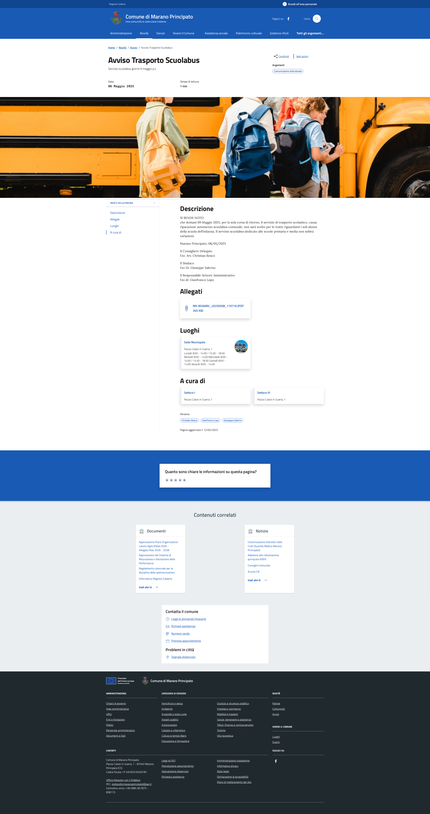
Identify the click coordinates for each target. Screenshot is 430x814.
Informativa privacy (228, 766)
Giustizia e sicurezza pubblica (233, 703)
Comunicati (278, 709)
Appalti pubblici (170, 720)
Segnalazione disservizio (175, 771)
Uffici (109, 714)
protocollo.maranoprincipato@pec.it (132, 784)
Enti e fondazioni (115, 720)
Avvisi (275, 714)
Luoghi (276, 737)
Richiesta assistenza (173, 777)
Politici (109, 725)
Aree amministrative (117, 709)
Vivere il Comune (183, 33)
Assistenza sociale (216, 33)
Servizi (160, 33)
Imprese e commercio (229, 709)
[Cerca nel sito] (317, 19)
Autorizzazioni (169, 725)
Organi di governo (116, 703)
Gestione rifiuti (279, 33)
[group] (161, 561)
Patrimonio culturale (249, 33)
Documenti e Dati (115, 736)
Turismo (221, 730)
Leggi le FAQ (169, 761)
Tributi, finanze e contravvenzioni (235, 725)
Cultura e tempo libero (174, 736)
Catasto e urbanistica (173, 730)
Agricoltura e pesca (172, 703)
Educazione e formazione (175, 741)
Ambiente (167, 709)
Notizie (276, 703)
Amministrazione (121, 33)
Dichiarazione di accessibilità (232, 777)
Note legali (223, 771)
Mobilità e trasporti (227, 714)
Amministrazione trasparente (233, 761)
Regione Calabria (117, 4)
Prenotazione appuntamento (178, 766)
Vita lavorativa (225, 736)
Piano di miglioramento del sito (234, 782)
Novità (144, 33)
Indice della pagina (121, 203)
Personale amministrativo (120, 730)
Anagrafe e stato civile (174, 714)
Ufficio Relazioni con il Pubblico (123, 780)
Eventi (276, 742)
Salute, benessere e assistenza (234, 720)
